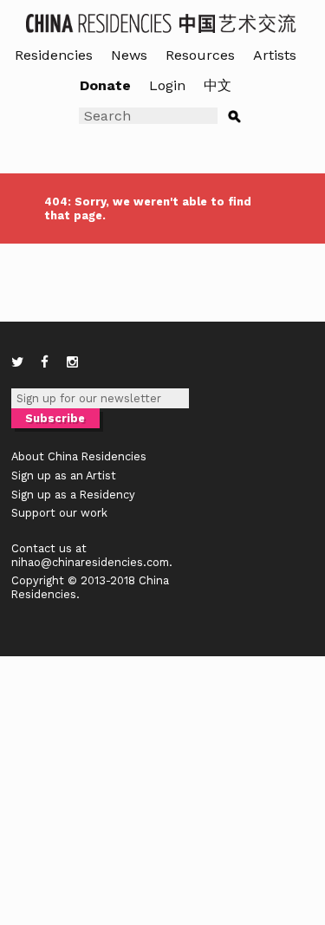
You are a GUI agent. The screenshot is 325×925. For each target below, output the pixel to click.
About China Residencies (78, 456)
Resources (200, 55)
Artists (274, 55)
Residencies (54, 55)
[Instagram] (72, 362)
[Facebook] (45, 362)
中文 (217, 85)
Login (167, 85)
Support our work (59, 512)
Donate (105, 85)
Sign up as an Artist (63, 475)
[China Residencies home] (162, 22)
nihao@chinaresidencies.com (90, 562)
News (129, 55)
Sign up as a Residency (73, 494)
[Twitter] (17, 362)
